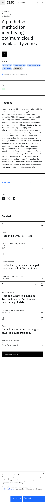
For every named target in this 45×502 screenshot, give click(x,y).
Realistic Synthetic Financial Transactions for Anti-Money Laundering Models (18, 299)
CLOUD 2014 (6, 12)
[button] (43, 474)
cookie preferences (8, 489)
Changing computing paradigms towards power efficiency (20, 331)
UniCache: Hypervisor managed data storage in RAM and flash (20, 266)
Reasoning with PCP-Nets (17, 235)
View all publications (10, 354)
